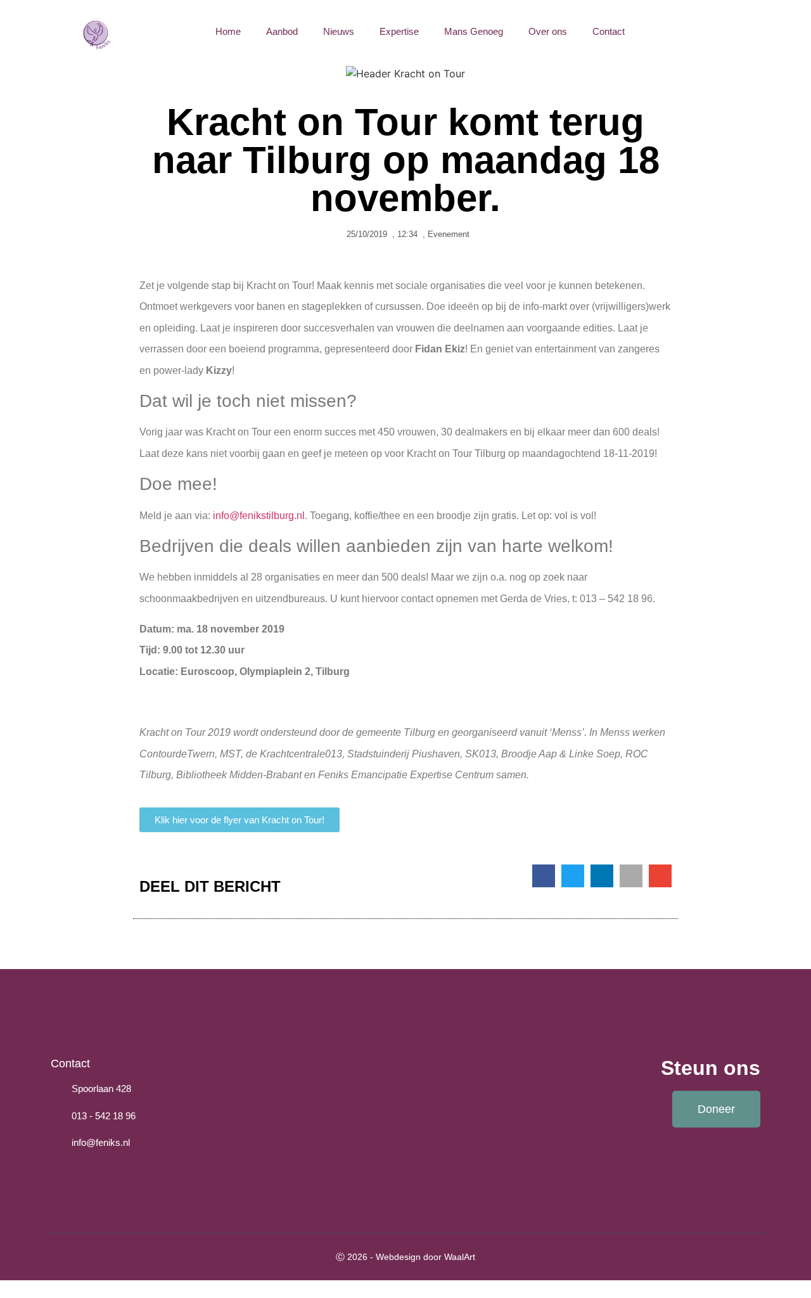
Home (228, 31)
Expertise (399, 31)
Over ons (547, 31)
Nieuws (338, 31)
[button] (787, 31)
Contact (608, 31)
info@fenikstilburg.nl (257, 515)
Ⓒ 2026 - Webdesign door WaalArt (405, 1257)
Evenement (448, 234)
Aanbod (282, 31)
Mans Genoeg (473, 31)
